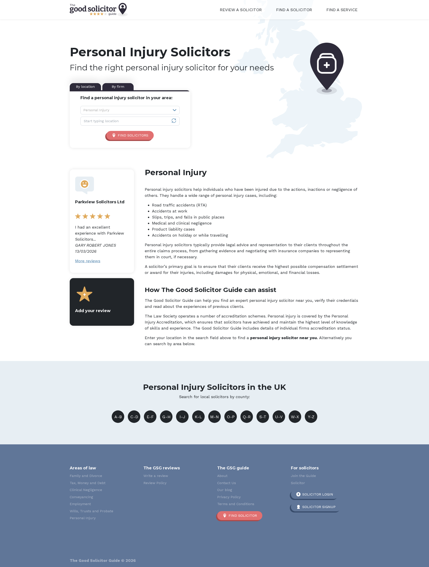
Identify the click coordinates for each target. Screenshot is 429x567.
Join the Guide (303, 476)
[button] (102, 302)
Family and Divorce (86, 476)
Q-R (247, 416)
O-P (231, 416)
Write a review (155, 476)
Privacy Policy (229, 497)
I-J (182, 416)
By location (85, 86)
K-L (198, 416)
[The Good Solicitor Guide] (99, 10)
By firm (118, 86)
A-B (118, 416)
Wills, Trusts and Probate (91, 511)
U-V (279, 416)
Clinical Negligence (86, 490)
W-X (295, 416)
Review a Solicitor (241, 9)
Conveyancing (81, 497)
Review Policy (154, 483)
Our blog (224, 490)
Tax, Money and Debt (87, 483)
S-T (262, 416)
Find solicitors (133, 135)
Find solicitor (243, 515)
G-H (166, 416)
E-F (150, 416)
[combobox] (130, 110)
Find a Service (342, 9)
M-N (214, 416)
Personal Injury (83, 518)
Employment (80, 504)
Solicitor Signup (319, 507)
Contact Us (226, 483)
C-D (134, 416)
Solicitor (298, 483)
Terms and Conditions (235, 504)
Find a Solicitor (294, 9)
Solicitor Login (317, 494)
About (222, 476)
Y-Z (311, 416)
